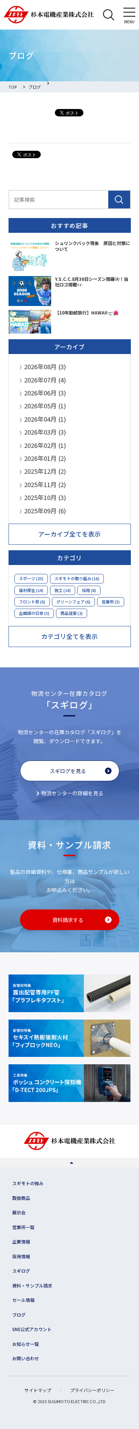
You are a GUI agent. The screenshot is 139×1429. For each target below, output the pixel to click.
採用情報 (21, 1256)
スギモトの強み (27, 1183)
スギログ (21, 1271)
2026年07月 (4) (45, 379)
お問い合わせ (25, 1358)
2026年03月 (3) (45, 432)
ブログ (19, 1314)
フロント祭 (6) (32, 602)
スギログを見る (68, 771)
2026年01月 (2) (45, 458)
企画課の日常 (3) (34, 613)
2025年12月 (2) (45, 471)
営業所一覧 (23, 1227)
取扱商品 (21, 1198)
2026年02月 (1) (45, 445)
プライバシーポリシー (92, 1390)
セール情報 (23, 1300)
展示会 (19, 1212)
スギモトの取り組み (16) (76, 578)
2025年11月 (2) (45, 484)
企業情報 (21, 1241)
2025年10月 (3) (45, 497)
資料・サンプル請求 (32, 1285)
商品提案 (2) (71, 613)
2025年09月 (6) (45, 510)
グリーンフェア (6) (73, 602)
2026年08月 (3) (45, 366)
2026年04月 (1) (45, 419)
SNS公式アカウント (32, 1329)
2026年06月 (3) (45, 392)
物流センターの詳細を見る (72, 793)
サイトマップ (37, 1390)
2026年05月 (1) (45, 405)
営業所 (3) (111, 602)
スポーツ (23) (31, 578)
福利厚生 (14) (31, 590)
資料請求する (67, 919)
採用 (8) (89, 590)
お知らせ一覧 (25, 1344)
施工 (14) (62, 590)
